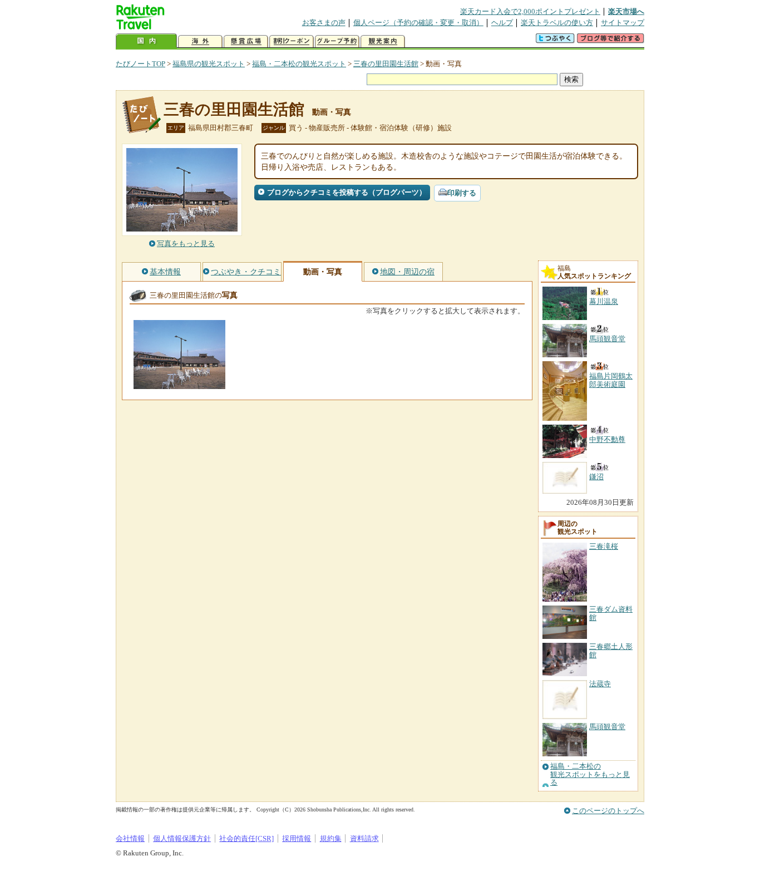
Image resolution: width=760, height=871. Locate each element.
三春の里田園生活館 (385, 64)
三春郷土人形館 (611, 650)
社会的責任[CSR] (246, 838)
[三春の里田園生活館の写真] (179, 383)
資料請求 (364, 838)
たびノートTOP (140, 64)
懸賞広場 (246, 41)
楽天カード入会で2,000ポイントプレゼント (530, 11)
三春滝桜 (603, 546)
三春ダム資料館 (611, 613)
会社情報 (130, 838)
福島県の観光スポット (208, 64)
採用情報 (296, 838)
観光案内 (383, 41)
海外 (200, 41)
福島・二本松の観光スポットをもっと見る (590, 774)
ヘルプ (502, 22)
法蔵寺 (600, 684)
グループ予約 (337, 41)
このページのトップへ (608, 810)
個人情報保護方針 (182, 838)
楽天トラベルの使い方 (557, 22)
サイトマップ (622, 22)
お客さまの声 (324, 22)
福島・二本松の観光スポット (299, 64)
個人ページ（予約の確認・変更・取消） (418, 22)
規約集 (331, 838)
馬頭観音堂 (607, 726)
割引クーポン (291, 41)
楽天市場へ (626, 11)
